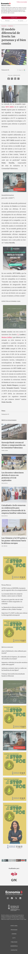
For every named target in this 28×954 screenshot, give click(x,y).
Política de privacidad (22, 2)
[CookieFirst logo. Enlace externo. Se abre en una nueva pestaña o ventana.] (5, 3)
